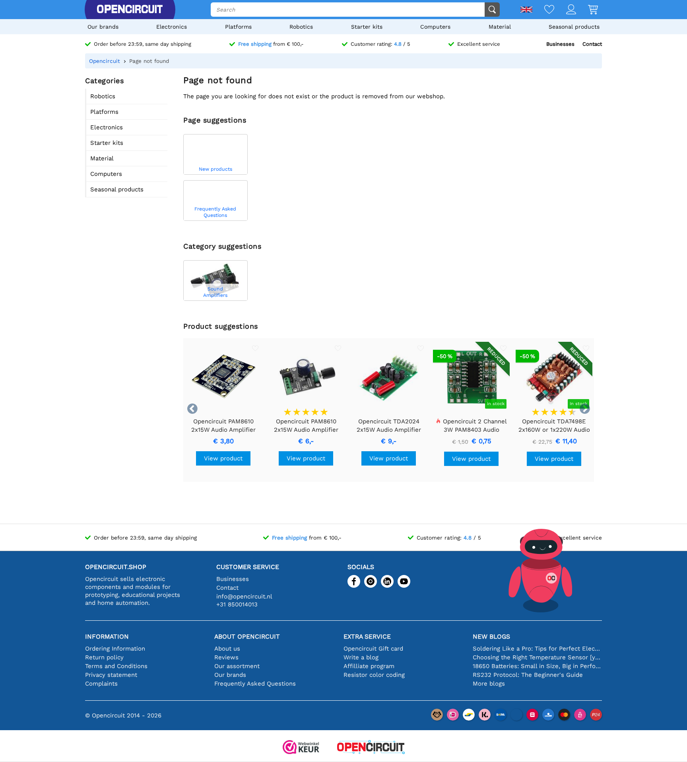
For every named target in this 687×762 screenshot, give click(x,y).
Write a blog (361, 657)
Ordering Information (115, 648)
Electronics (171, 26)
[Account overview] (565, 10)
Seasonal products (574, 26)
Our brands (102, 26)
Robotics (301, 26)
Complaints (101, 683)
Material (500, 26)
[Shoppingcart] (587, 10)
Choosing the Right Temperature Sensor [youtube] (537, 657)
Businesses (560, 44)
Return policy (104, 657)
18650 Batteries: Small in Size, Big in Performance (537, 666)
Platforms (238, 26)
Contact (592, 44)
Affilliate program (369, 666)
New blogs (491, 636)
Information (107, 636)
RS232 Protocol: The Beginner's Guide (528, 674)
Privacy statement (111, 674)
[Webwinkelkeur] (301, 748)
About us (227, 648)
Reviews (226, 657)
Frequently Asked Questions (255, 683)
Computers (435, 26)
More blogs (489, 683)
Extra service (367, 636)
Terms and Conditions (116, 666)
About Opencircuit (247, 636)
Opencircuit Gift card (373, 648)
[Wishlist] (543, 10)
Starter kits (366, 26)
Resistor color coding (374, 674)
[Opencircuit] (129, 9)
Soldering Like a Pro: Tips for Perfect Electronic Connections (537, 648)
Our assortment (237, 666)
